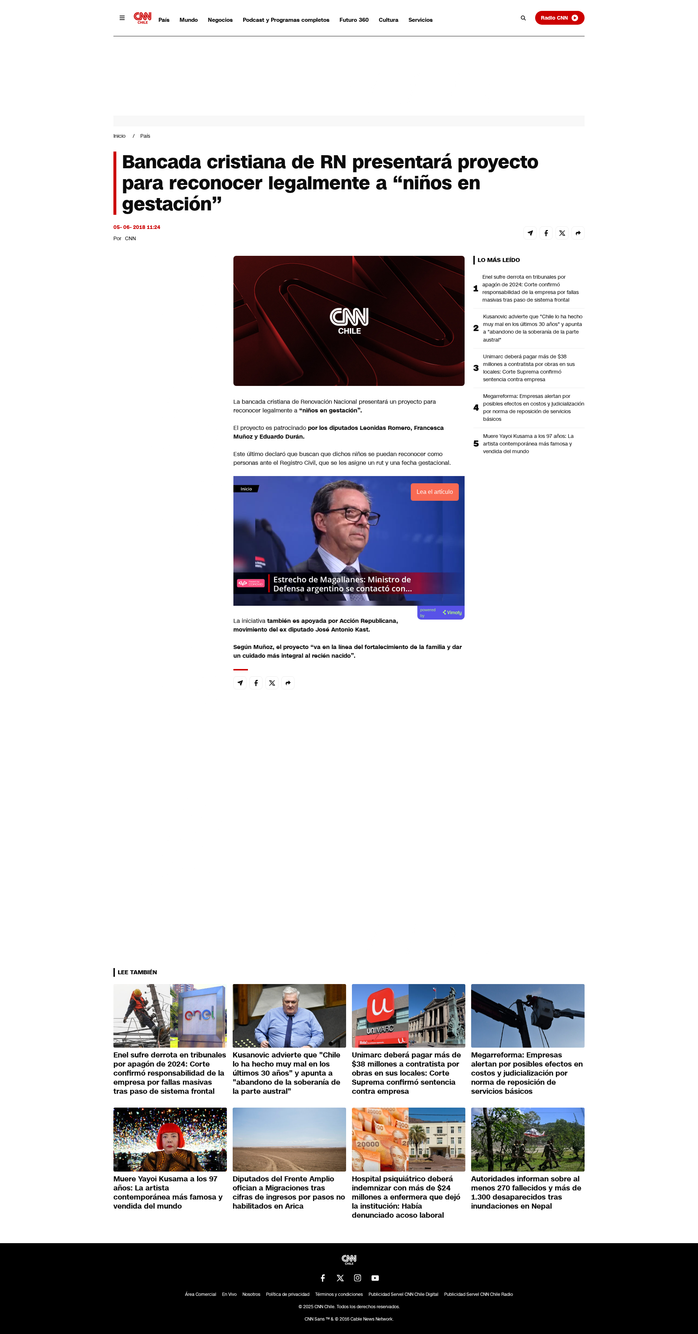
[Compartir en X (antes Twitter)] (562, 232)
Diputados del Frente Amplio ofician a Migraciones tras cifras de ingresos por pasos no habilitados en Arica (289, 1192)
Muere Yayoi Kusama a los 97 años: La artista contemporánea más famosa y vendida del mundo (528, 443)
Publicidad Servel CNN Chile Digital (403, 1294)
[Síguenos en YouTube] (375, 1278)
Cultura (388, 20)
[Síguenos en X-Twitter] (340, 1278)
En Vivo (229, 1294)
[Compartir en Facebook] (546, 232)
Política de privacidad (287, 1294)
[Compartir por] (578, 232)
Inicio (119, 136)
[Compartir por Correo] (530, 232)
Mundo (189, 20)
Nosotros (251, 1294)
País (164, 20)
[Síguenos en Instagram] (358, 1278)
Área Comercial (200, 1294)
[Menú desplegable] (122, 18)
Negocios (220, 20)
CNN (130, 238)
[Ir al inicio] (142, 18)
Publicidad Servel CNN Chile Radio (478, 1294)
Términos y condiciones (339, 1294)
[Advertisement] (167, 672)
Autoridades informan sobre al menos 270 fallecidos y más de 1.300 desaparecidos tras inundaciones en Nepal (526, 1192)
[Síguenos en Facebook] (323, 1278)
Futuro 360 (354, 20)
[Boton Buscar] (523, 18)
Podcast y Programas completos (286, 20)
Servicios (421, 20)
